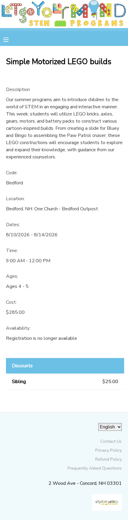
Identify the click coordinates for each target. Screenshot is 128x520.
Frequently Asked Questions (95, 468)
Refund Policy (108, 459)
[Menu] (10, 39)
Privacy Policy (108, 450)
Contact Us (111, 441)
